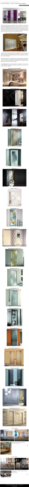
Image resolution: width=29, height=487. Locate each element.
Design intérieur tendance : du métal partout (18, 442)
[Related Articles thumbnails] (5, 448)
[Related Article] (22, 435)
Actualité (13, 472)
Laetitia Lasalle (22, 5)
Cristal (17, 128)
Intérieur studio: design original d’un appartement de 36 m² (6, 437)
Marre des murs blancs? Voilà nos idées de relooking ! (21, 437)
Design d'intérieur (17, 440)
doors (19, 408)
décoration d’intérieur (25, 27)
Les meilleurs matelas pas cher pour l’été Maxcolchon (6, 466)
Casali (23, 33)
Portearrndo (18, 108)
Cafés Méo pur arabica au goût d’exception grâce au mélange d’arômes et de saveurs (21, 465)
